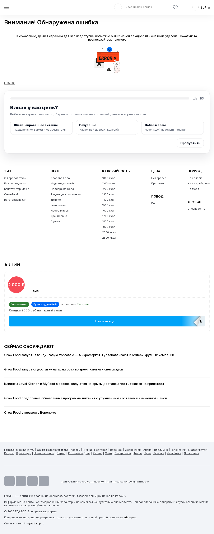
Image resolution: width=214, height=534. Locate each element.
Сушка (55, 221)
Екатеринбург (197, 449)
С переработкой (15, 178)
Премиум (157, 183)
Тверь (138, 453)
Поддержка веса (62, 188)
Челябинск (174, 453)
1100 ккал (108, 183)
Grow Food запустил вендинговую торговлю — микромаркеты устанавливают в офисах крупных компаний (89, 355)
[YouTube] (9, 481)
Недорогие (158, 178)
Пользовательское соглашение (82, 481)
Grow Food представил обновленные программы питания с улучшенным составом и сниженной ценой (85, 398)
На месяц (194, 188)
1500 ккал (108, 205)
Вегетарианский (15, 199)
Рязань (97, 453)
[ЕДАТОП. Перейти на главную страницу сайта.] (33, 7)
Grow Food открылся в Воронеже (30, 412)
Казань (75, 449)
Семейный (11, 194)
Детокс (56, 199)
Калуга (9, 453)
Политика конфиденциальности (128, 481)
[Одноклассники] (32, 481)
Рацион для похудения (66, 194)
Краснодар (23, 453)
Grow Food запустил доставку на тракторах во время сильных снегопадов (63, 369)
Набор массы (60, 210)
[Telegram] (21, 481)
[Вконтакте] (44, 481)
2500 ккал (109, 237)
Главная (9, 82)
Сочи (108, 453)
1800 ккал (108, 221)
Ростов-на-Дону (79, 453)
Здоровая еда (60, 178)
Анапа (147, 449)
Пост (154, 203)
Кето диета (58, 205)
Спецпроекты (196, 208)
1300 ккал (108, 194)
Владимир (161, 449)
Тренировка (59, 216)
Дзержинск (133, 449)
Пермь (61, 453)
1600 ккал (108, 210)
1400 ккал (108, 199)
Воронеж (116, 449)
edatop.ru (130, 517)
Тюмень (158, 453)
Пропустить (190, 143)
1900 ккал (108, 226)
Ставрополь (123, 453)
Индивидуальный (62, 183)
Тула (147, 453)
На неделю (195, 178)
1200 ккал (108, 188)
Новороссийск (44, 453)
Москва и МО (25, 449)
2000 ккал (109, 232)
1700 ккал (108, 216)
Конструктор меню (16, 188)
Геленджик (178, 449)
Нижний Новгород (95, 449)
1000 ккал (108, 178)
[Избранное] (175, 7)
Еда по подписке (15, 183)
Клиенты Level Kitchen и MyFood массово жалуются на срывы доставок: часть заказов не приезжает (84, 384)
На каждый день (199, 183)
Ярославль (191, 453)
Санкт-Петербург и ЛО (52, 449)
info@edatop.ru (34, 523)
